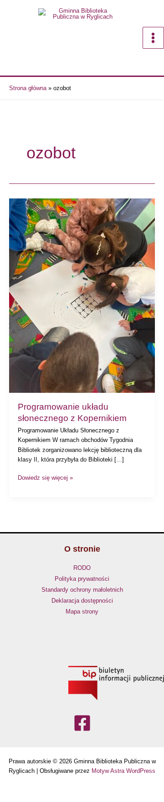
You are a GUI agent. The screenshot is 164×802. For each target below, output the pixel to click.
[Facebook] (82, 723)
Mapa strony (82, 611)
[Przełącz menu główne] (153, 37)
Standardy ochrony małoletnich (82, 589)
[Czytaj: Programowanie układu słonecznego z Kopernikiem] (82, 295)
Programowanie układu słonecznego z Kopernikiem (72, 412)
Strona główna (27, 88)
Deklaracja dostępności (82, 600)
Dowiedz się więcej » (45, 477)
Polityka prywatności (82, 578)
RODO (82, 567)
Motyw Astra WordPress (123, 770)
